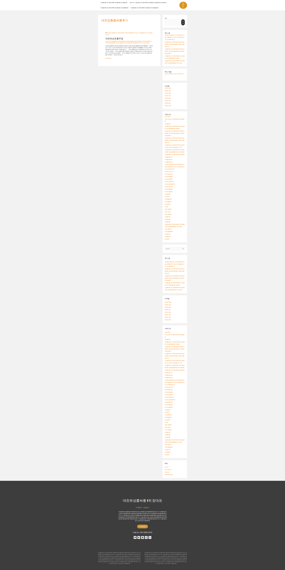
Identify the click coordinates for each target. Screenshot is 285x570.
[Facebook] (135, 537)
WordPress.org (169, 474)
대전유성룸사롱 (121, 41)
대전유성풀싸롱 (128, 43)
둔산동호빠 (167, 204)
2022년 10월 (168, 105)
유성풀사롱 (167, 234)
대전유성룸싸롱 (138, 41)
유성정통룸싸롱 (169, 231)
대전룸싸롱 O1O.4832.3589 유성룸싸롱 (175, 154)
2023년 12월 (168, 88)
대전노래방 (108, 41)
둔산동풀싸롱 (168, 201)
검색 (166, 18)
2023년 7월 (167, 95)
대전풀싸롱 (135, 43)
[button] (183, 5)
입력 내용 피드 (168, 469)
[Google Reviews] (146, 537)
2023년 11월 (168, 90)
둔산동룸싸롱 (168, 199)
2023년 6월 (167, 98)
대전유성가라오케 (169, 171)
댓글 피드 (167, 472)
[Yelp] (150, 537)
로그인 (166, 467)
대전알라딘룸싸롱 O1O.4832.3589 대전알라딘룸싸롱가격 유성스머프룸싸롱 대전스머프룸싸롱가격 (175, 37)
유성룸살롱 (167, 219)
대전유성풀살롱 (120, 43)
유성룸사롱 (167, 216)
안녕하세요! (168, 74)
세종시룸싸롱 (168, 209)
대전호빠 (167, 196)
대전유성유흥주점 (114, 38)
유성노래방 (167, 211)
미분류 (166, 206)
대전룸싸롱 (114, 41)
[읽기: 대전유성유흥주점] (129, 33)
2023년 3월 (167, 100)
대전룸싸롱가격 (169, 157)
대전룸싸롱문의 (169, 159)
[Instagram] (142, 537)
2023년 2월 (167, 103)
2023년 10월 (168, 93)
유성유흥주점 (168, 229)
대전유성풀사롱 (169, 186)
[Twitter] (138, 537)
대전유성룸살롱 (130, 41)
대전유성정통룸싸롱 (110, 43)
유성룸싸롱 (167, 222)
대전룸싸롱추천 (169, 162)
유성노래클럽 (168, 214)
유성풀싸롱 (167, 236)
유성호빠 (167, 239)
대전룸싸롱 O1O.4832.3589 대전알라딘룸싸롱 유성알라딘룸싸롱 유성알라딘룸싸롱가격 (175, 44)
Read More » (108, 58)
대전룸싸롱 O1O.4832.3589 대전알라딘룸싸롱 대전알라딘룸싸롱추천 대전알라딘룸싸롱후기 (175, 51)
